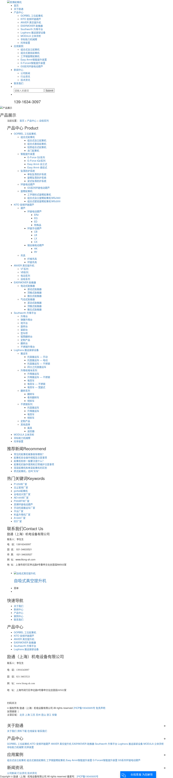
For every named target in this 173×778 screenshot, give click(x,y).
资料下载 (22, 731)
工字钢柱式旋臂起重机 (39, 194)
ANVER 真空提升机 (31, 22)
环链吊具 (32, 262)
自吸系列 (44, 120)
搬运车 (24, 353)
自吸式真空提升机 (30, 580)
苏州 (38, 714)
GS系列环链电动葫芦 (32, 66)
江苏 (32, 714)
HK (35, 248)
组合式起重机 (28, 137)
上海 (27, 714)
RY (35, 252)
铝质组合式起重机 (36, 147)
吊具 (23, 255)
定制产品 (25, 339)
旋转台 (24, 326)
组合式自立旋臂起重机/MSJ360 (43, 197)
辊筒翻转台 (26, 336)
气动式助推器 (28, 299)
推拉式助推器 (34, 296)
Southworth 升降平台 (32, 29)
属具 (29, 427)
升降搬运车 (33, 373)
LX (35, 238)
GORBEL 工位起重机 (32, 15)
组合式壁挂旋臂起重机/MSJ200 (43, 201)
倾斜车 (30, 400)
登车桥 (24, 333)
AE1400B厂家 (21, 497)
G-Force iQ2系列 (36, 160)
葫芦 (23, 208)
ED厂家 (18, 521)
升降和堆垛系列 (29, 370)
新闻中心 (18, 69)
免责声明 (100, 708)
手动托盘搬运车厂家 (24, 507)
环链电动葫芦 (28, 184)
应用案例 (18, 46)
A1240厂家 (20, 518)
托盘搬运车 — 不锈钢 (38, 363)
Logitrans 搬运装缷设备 (33, 32)
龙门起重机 (33, 150)
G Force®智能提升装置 (33, 63)
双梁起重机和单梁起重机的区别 (30, 467)
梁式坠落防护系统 (36, 181)
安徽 (54, 714)
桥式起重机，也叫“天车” (26, 471)
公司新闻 (25, 73)
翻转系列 (25, 390)
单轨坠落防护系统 (36, 174)
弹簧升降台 (26, 319)
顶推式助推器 (34, 292)
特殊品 (37, 225)
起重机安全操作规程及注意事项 (30, 457)
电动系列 (25, 275)
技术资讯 (25, 79)
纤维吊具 (32, 258)
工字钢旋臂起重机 (30, 56)
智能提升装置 (28, 154)
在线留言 (32, 731)
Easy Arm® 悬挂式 (37, 167)
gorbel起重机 (21, 490)
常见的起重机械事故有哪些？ (29, 454)
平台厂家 (18, 511)
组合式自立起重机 (30, 49)
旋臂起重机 (26, 191)
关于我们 (18, 606)
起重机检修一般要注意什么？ (29, 461)
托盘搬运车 (33, 407)
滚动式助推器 (34, 289)
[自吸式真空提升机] (24, 573)
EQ (36, 218)
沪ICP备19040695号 (84, 708)
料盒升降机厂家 (22, 514)
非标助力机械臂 (29, 39)
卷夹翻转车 (33, 397)
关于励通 (18, 8)
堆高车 (30, 380)
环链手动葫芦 (34, 228)
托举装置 (25, 42)
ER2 (36, 214)
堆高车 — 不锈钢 (36, 383)
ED (35, 221)
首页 (16, 5)
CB (35, 231)
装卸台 (24, 329)
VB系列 (24, 272)
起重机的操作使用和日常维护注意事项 (34, 464)
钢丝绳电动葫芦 (35, 245)
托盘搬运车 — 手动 (37, 356)
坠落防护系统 (28, 170)
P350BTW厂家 (21, 501)
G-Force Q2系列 (36, 157)
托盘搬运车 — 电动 (37, 360)
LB (35, 235)
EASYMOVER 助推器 (32, 25)
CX (35, 241)
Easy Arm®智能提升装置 (34, 59)
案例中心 (18, 616)
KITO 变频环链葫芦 (31, 19)
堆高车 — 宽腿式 (36, 387)
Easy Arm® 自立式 (37, 164)
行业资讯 (25, 76)
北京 (22, 714)
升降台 (24, 316)
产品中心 (18, 12)
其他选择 (25, 424)
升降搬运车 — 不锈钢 (38, 377)
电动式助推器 (28, 285)
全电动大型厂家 (22, 494)
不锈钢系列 (26, 404)
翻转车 (30, 394)
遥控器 (30, 431)
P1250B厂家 (20, 484)
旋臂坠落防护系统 (36, 177)
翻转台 (24, 343)
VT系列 (24, 268)
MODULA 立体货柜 (31, 36)
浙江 (49, 714)
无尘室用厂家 (21, 487)
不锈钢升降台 (28, 346)
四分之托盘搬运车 (36, 367)
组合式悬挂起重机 (30, 52)
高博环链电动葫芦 (23, 504)
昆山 (43, 714)
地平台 (24, 323)
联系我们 (18, 83)
